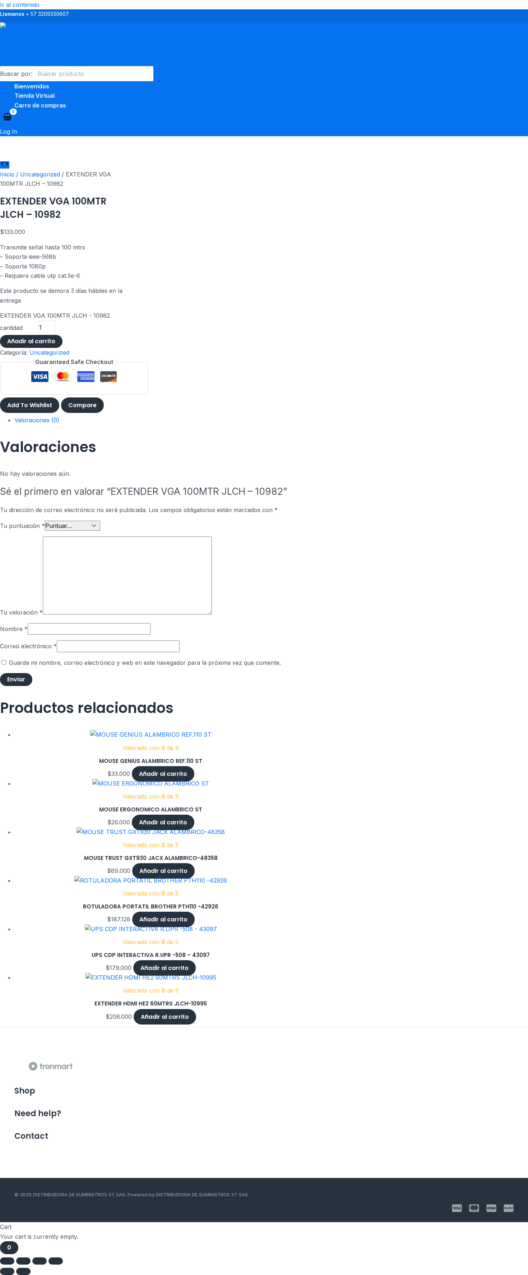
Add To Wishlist (29, 405)
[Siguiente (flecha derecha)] (23, 1271)
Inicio (7, 174)
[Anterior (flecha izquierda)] (7, 1271)
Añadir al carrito (31, 341)
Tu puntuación (22, 525)
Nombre (14, 628)
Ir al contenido (20, 4)
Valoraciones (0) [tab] (36, 420)
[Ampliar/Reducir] (7, 1261)
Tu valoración (21, 612)
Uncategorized (40, 174)
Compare (82, 405)
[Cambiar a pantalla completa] (23, 1261)
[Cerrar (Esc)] (55, 1261)
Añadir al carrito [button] (163, 774)
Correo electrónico (28, 646)
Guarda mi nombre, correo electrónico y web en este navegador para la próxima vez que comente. (145, 662)
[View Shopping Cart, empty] (7, 117)
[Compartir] (39, 1261)
